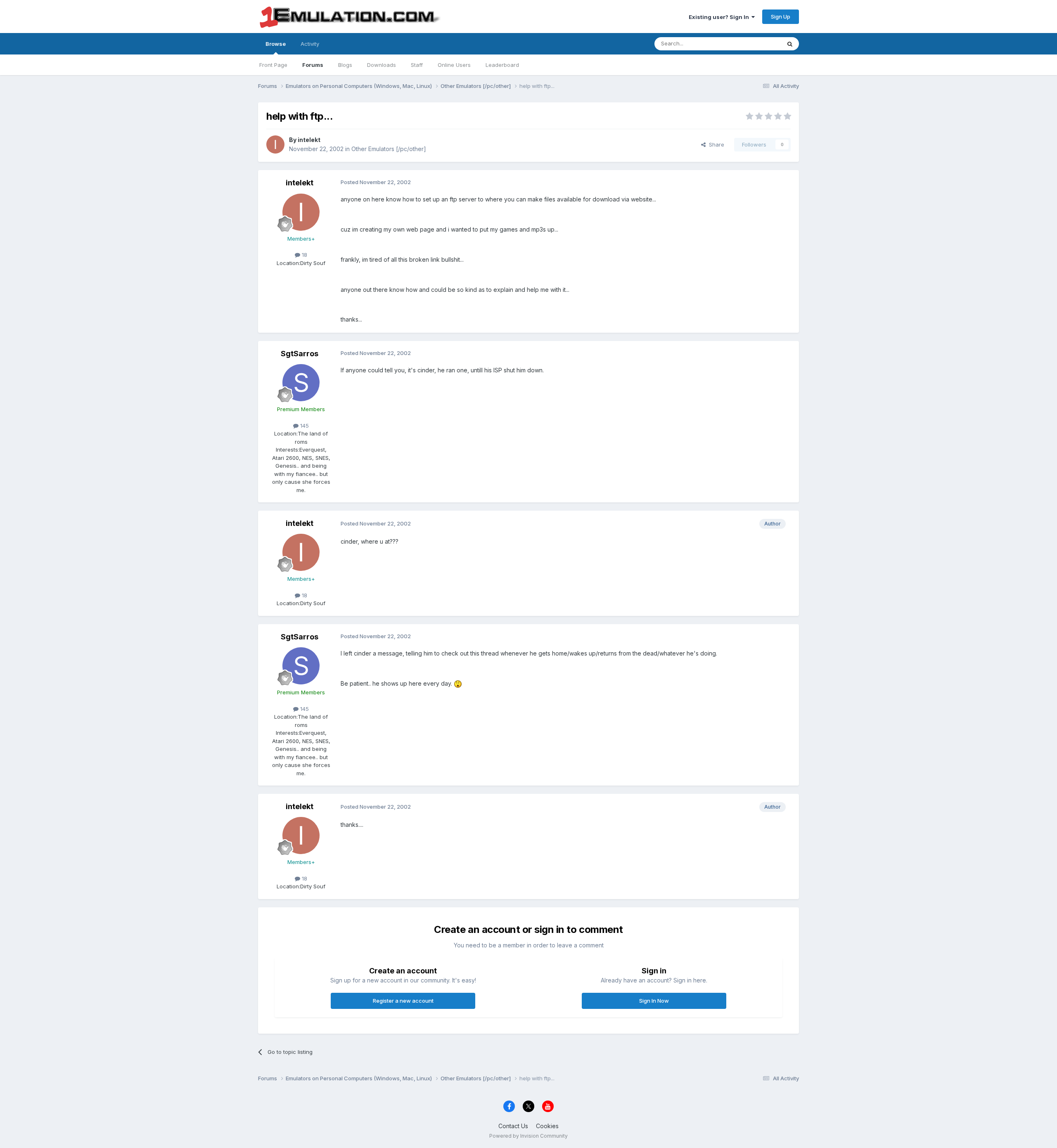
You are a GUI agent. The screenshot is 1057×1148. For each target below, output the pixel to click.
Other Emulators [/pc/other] (388, 148)
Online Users (454, 65)
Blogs (345, 65)
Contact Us (513, 1125)
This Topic (757, 43)
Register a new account (403, 1000)
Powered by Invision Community (528, 1136)
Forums (312, 65)
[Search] (790, 43)
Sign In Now (654, 1000)
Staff (417, 65)
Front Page (273, 65)
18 (303, 254)
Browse (275, 43)
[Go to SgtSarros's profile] (301, 382)
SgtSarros (299, 353)
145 (304, 425)
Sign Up (780, 16)
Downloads (381, 65)
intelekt (309, 139)
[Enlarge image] (458, 683)
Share (715, 144)
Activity (310, 43)
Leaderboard (502, 65)
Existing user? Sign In (720, 17)
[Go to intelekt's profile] (275, 144)
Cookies (547, 1125)
